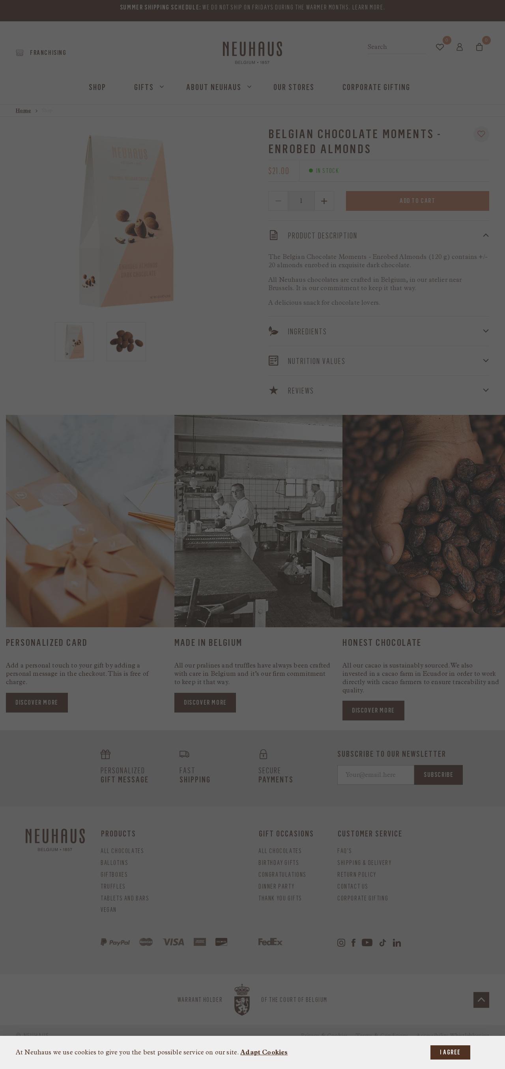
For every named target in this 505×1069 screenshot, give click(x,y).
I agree (450, 1052)
